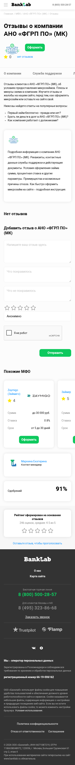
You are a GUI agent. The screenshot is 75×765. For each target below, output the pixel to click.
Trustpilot (24, 629)
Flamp (52, 629)
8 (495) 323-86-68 (37, 608)
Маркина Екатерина (34, 461)
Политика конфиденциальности (37, 723)
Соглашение (56, 731)
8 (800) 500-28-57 (61, 4)
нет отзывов (25, 56)
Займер (66, 392)
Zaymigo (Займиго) (14, 392)
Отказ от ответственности (27, 731)
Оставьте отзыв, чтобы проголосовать (37, 543)
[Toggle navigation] (6, 5)
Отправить (55, 353)
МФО (18, 13)
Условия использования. (29, 710)
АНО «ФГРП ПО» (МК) (35, 13)
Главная (8, 13)
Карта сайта (37, 576)
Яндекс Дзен (41, 648)
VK (34, 648)
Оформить (34, 47)
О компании (12, 73)
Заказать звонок (37, 617)
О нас (37, 570)
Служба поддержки (47, 73)
